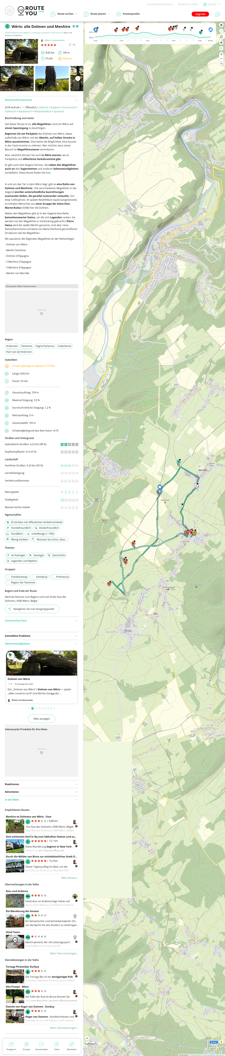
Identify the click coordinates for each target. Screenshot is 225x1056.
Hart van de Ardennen (19, 351)
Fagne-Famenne (45, 346)
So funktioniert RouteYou (159, 4)
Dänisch (44, 107)
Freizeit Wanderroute (13, 33)
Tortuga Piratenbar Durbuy (22, 966)
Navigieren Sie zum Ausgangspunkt (33, 609)
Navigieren (11, 1049)
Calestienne (64, 346)
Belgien (26, 33)
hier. (48, 172)
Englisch (55, 107)
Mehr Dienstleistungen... (64, 1028)
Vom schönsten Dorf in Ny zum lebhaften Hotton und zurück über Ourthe (51, 836)
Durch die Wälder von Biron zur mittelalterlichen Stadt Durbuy (44, 856)
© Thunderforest (195, 1055)
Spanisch (59, 111)
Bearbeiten (72, 1049)
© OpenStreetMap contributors (212, 1055)
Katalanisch (25, 111)
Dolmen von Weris (19, 679)
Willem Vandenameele (54, 40)
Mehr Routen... (69, 877)
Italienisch (11, 111)
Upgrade (200, 14)
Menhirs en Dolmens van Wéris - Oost (28, 816)
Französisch (69, 107)
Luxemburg (35, 33)
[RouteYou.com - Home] (31, 10)
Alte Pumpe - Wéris (17, 986)
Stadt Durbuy (57, 33)
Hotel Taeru (13, 932)
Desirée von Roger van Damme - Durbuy (30, 1006)
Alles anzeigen (42, 718)
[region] (154, 538)
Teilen (56, 1049)
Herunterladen (41, 1049)
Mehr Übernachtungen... (64, 953)
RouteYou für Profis (188, 4)
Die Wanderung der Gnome (22, 911)
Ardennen (46, 33)
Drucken (26, 1049)
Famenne (26, 346)
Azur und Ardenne (17, 891)
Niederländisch (43, 111)
